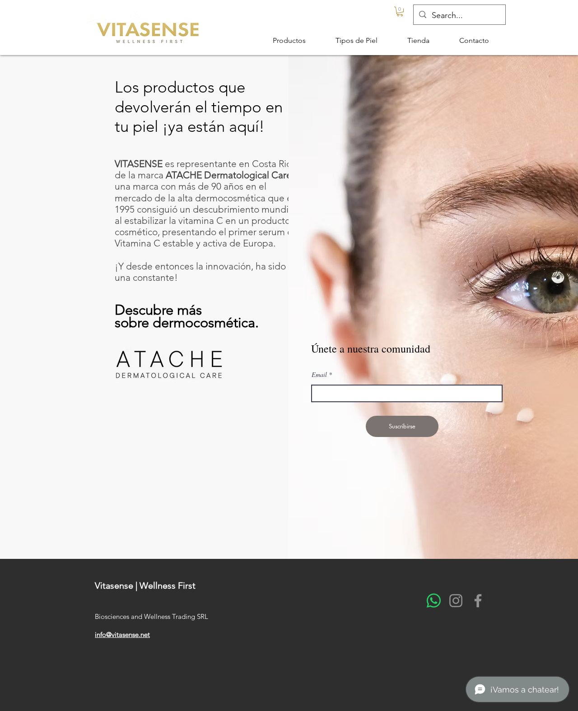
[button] (400, 11)
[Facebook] (478, 600)
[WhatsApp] (434, 600)
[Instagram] (456, 600)
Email (319, 375)
